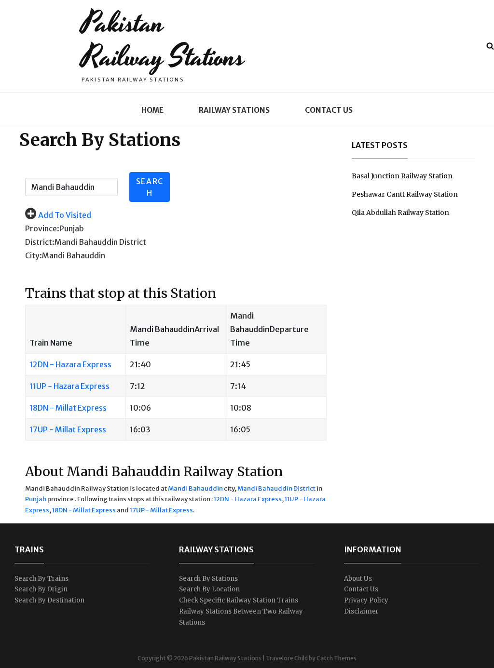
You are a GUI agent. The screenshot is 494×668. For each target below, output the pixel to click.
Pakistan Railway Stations (163, 40)
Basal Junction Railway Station (402, 176)
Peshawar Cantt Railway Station (405, 194)
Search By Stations (208, 578)
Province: (42, 228)
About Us (358, 578)
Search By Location (209, 589)
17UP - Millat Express (67, 429)
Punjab (35, 499)
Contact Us (329, 110)
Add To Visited (64, 215)
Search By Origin (41, 589)
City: (33, 255)
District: (40, 242)
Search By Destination (49, 600)
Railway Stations (234, 110)
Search (150, 187)
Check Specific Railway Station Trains (238, 600)
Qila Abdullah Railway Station (400, 212)
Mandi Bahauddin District (276, 488)
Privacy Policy (366, 600)
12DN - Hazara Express (70, 364)
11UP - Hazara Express (69, 386)
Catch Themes (336, 658)
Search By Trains (41, 578)
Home (152, 110)
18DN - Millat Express (68, 408)
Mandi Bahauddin (195, 488)
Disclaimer (361, 611)
